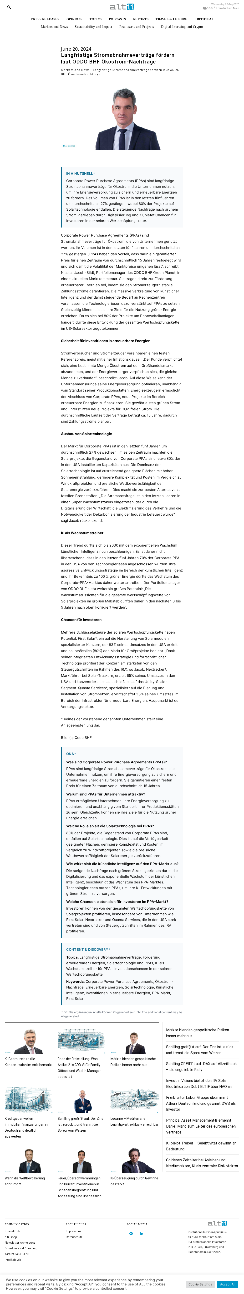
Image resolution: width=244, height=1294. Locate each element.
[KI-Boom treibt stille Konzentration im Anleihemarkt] (29, 1040)
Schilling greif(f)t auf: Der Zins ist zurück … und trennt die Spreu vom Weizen (80, 1124)
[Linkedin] (141, 1234)
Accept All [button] (227, 1284)
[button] (9, 7)
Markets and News (75, 70)
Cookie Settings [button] (200, 1284)
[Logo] (122, 7)
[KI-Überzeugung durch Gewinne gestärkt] (135, 1160)
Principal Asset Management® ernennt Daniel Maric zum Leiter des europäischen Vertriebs (201, 1126)
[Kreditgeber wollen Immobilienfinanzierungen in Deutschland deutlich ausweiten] (29, 1100)
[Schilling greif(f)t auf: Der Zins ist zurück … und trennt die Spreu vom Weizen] (82, 1100)
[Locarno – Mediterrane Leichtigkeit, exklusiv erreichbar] (135, 1100)
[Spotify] (131, 1234)
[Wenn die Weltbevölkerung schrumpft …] (29, 1160)
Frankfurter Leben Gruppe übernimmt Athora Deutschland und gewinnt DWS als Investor (201, 1103)
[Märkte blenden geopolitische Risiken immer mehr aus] (135, 1040)
